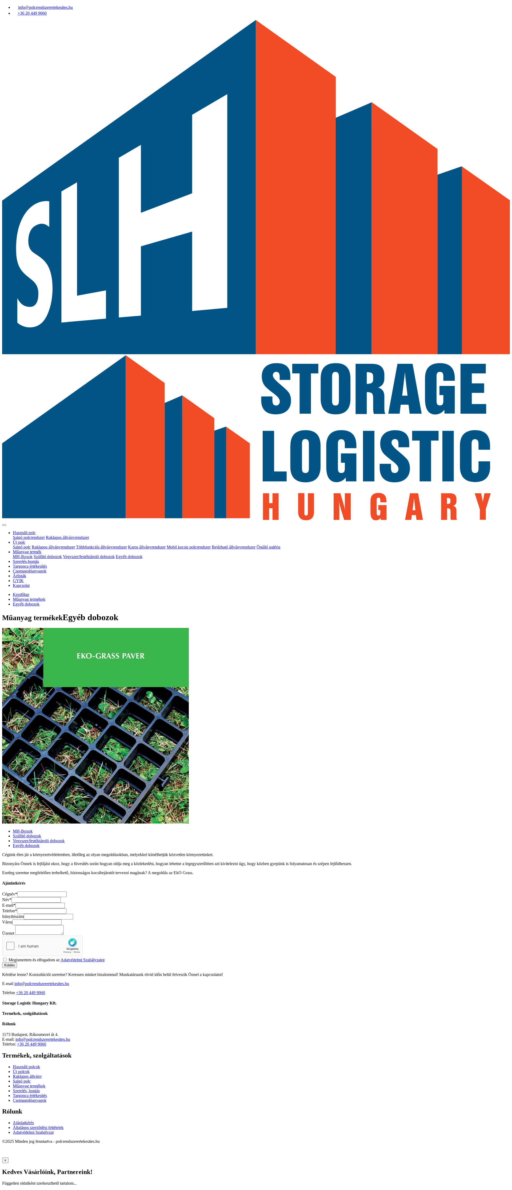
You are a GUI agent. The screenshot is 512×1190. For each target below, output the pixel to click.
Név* (6, 899)
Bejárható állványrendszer (233, 547)
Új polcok (21, 1071)
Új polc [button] (19, 542)
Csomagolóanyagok (29, 571)
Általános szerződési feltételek (38, 1127)
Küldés (9, 965)
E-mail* (8, 905)
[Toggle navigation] (4, 525)
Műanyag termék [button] (27, 552)
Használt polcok (26, 1066)
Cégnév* (9, 894)
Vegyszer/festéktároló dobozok (89, 556)
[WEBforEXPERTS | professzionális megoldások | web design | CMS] (13, 1155)
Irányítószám (13, 916)
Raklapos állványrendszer (67, 537)
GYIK (18, 580)
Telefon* (9, 911)
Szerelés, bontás (26, 1090)
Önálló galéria (268, 547)
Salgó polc (22, 547)
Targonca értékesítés (30, 566)
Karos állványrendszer (147, 547)
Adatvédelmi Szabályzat (33, 1132)
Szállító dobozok (48, 556)
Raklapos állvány (27, 1076)
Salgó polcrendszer (29, 537)
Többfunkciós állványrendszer (101, 547)
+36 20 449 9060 (30, 992)
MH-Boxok (23, 556)
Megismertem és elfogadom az (57, 960)
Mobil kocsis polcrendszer (189, 547)
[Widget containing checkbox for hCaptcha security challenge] (42, 946)
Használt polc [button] (24, 532)
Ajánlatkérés (23, 1122)
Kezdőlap (21, 594)
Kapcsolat (21, 585)
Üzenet (8, 933)
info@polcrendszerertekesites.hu (41, 983)
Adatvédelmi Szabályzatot (83, 960)
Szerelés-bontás (26, 561)
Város (7, 922)
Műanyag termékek (29, 599)
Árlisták (19, 576)
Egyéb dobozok (129, 556)
